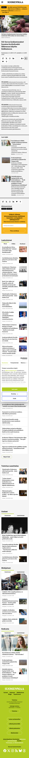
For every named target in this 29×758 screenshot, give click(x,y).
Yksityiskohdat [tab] (14, 362)
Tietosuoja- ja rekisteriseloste (14, 742)
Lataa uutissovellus (14, 719)
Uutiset (3, 254)
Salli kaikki (14, 389)
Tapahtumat (17, 694)
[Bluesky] (21, 752)
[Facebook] (5, 751)
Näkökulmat (20, 692)
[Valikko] (2, 2)
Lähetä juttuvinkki (14, 724)
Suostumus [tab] (5, 362)
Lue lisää (5, 12)
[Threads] (24, 752)
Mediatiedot (14, 733)
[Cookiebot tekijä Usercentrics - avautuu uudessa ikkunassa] (20, 358)
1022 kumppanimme (10, 370)
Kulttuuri (4, 7)
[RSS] (17, 751)
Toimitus (14, 711)
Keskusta (12, 692)
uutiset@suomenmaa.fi (14, 703)
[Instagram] (13, 751)
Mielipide (4, 595)
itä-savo (3, 208)
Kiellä (14, 398)
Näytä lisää (6, 457)
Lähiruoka (9, 208)
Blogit (10, 694)
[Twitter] (9, 752)
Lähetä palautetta (14, 728)
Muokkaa (13, 394)
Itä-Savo (2, 16)
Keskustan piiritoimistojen (17, 740)
